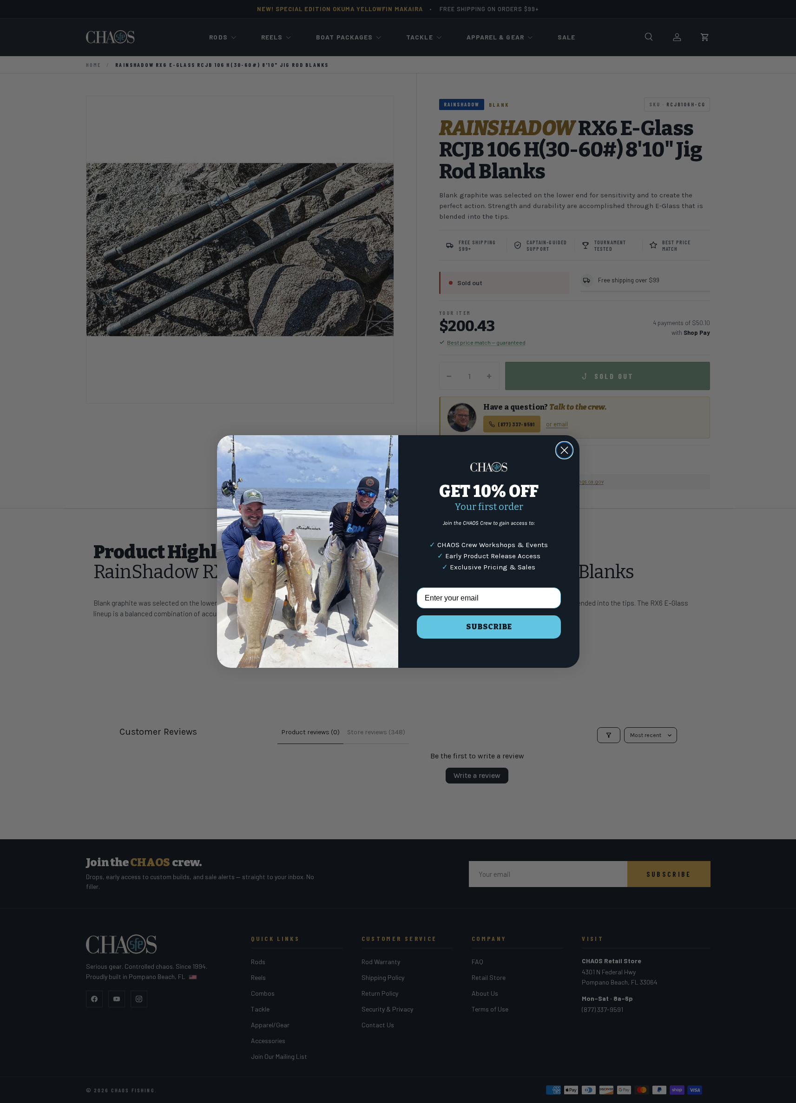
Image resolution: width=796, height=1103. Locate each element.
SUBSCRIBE (489, 626)
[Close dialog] (564, 450)
